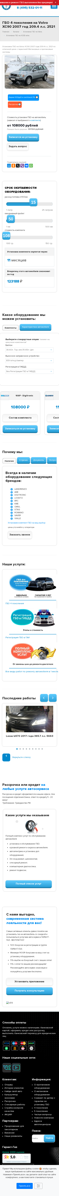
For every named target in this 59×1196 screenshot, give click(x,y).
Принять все (24, 1186)
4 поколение (41, 1107)
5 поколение (41, 1111)
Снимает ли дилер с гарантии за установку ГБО (44, 1101)
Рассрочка (10, 1101)
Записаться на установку (20, 428)
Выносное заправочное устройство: (23, 356)
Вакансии (9, 1132)
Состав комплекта (20, 417)
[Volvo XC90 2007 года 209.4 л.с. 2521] (29, 72)
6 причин (23, 460)
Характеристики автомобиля (35, 327)
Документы (38, 460)
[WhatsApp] (31, 166)
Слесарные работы (15, 1104)
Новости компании (44, 1117)
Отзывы (9, 1084)
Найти (49, 1138)
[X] (18, 166)
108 (6, 235)
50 (10, 219)
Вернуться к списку (21, 757)
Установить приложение (29, 981)
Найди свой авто (13, 1091)
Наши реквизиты (13, 1136)
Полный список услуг (29, 883)
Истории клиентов (14, 1088)
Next (50, 71)
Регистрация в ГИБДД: (16, 367)
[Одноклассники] (13, 166)
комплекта (35, 120)
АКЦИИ (8, 1114)
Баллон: (9, 345)
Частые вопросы (43, 1114)
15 (33, 202)
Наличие (9, 461)
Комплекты (11, 328)
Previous (9, 71)
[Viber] (22, 166)
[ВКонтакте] (26, 166)
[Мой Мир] (9, 166)
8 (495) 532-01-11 (29, 8)
